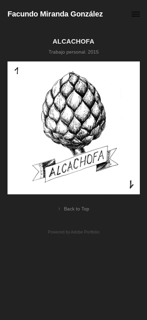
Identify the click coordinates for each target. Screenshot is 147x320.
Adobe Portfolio (85, 232)
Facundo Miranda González (55, 14)
